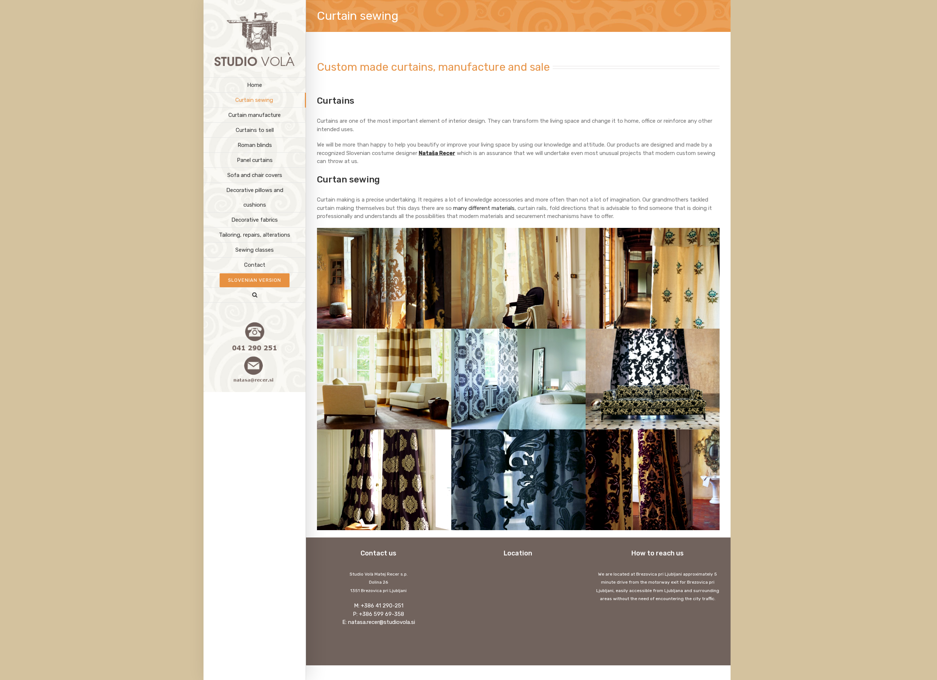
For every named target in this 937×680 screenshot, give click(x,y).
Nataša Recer (437, 153)
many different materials (484, 208)
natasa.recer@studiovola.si (381, 622)
